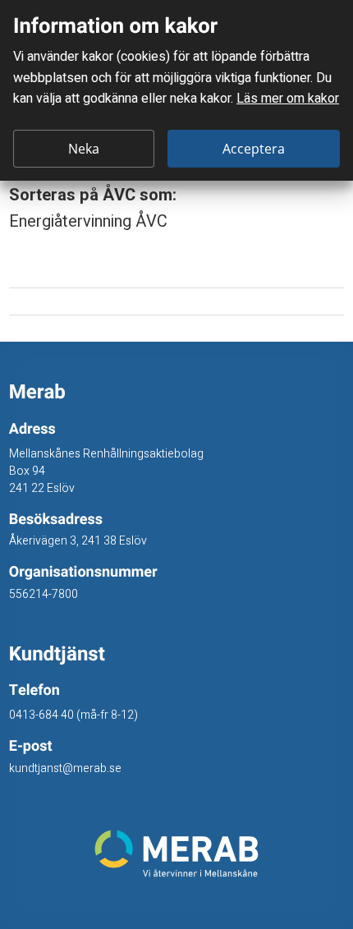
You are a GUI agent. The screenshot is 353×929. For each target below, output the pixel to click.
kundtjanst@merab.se (65, 768)
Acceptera (253, 149)
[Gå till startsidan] (177, 853)
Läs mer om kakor (287, 98)
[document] (176, 90)
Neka (83, 149)
